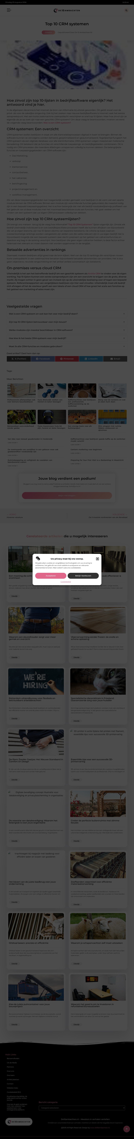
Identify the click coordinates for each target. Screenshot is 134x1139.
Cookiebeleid (66, 582)
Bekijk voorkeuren (83, 576)
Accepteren (51, 576)
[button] (97, 559)
